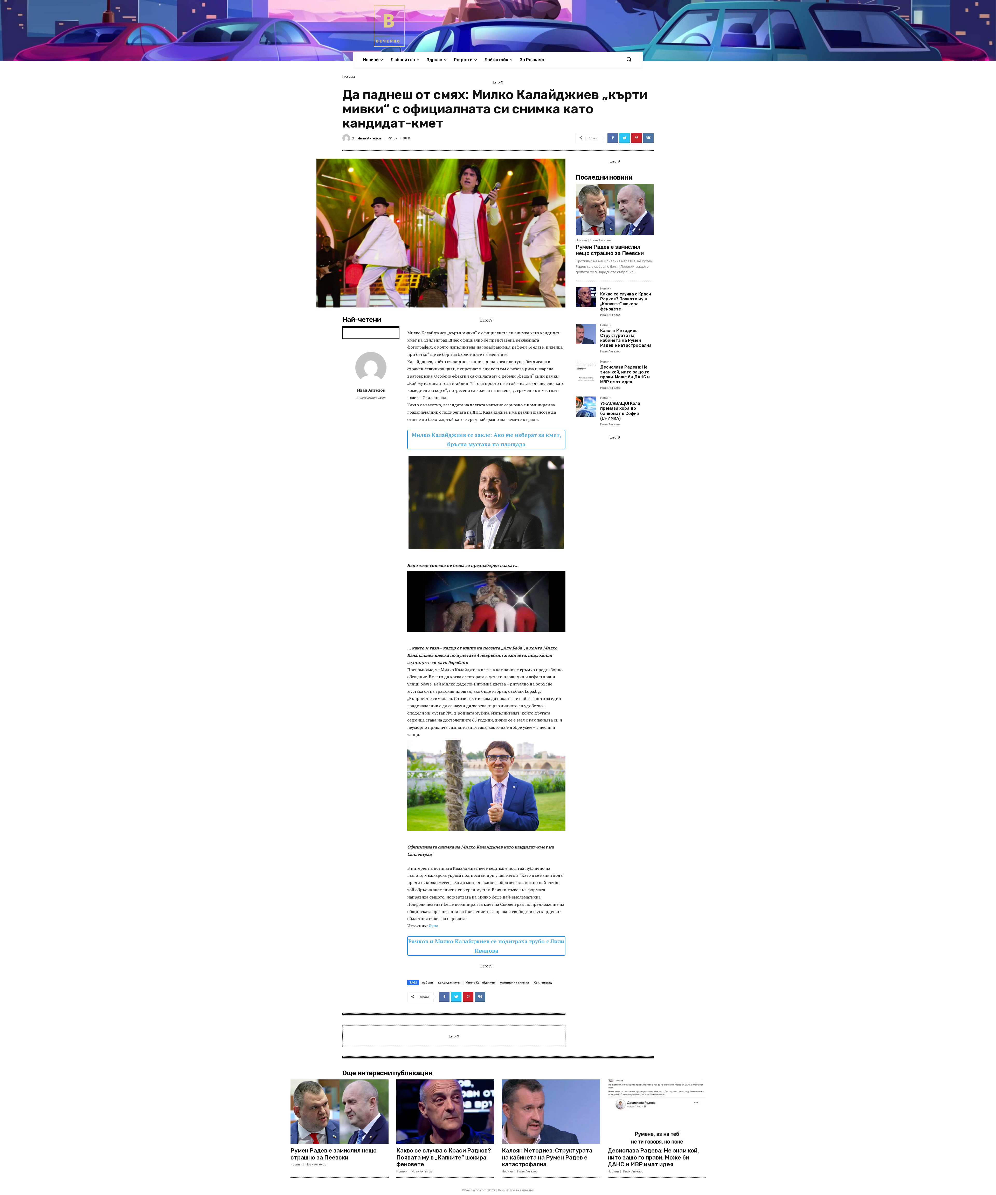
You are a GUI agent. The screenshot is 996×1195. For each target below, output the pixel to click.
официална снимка (514, 982)
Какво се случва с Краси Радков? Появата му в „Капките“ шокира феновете (625, 302)
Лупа (433, 926)
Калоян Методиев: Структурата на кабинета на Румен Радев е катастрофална (626, 338)
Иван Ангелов (369, 138)
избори (427, 982)
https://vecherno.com (370, 397)
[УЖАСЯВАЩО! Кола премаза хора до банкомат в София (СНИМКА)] (586, 407)
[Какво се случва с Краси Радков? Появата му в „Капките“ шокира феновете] (586, 297)
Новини (348, 77)
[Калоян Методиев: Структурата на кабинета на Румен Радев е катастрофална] (586, 334)
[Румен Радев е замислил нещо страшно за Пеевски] (615, 209)
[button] (629, 59)
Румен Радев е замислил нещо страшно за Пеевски (610, 250)
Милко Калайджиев (480, 982)
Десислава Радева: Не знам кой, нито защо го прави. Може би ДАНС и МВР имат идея (625, 375)
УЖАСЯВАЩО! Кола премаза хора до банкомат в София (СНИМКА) (620, 411)
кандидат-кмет (449, 982)
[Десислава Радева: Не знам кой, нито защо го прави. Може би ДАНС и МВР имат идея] (586, 370)
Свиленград (543, 982)
